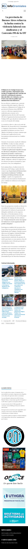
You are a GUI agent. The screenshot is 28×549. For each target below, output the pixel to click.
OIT (13, 321)
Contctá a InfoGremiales (7, 535)
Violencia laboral (10, 323)
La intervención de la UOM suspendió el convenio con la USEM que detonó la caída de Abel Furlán (12, 405)
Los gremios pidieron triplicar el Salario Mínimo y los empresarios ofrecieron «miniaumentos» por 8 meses (13, 417)
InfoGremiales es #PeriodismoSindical (11, 533)
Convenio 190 (7, 321)
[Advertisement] (14, 74)
